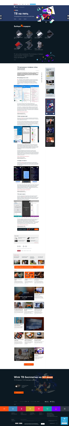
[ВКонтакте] (41, 75)
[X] (41, 73)
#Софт (30, 250)
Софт (25, 4)
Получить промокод (18, 392)
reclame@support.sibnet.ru (24, 414)
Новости (20, 4)
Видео (23, 4)
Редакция (12, 419)
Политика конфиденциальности (50, 415)
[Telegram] (41, 78)
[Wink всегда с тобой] (52, 108)
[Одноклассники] (41, 76)
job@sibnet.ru (40, 414)
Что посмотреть (49, 117)
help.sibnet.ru (31, 414)
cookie (37, 423)
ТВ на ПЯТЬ (19, 250)
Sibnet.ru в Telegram (33, 4)
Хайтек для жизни (48, 70)
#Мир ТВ (25, 250)
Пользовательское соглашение (50, 414)
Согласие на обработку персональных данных (52, 416)
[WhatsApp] (41, 80)
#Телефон (22, 250)
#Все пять (28, 250)
